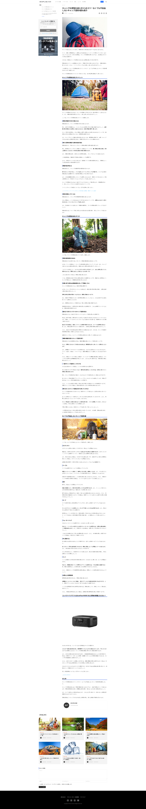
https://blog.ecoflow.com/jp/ (74, 705)
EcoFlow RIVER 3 (66, 674)
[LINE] (104, 13)
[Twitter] (102, 13)
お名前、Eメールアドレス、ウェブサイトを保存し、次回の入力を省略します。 (56, 784)
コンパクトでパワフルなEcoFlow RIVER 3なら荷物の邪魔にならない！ (49, 14)
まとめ (43, 16)
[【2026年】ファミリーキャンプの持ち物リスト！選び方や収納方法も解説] (49, 724)
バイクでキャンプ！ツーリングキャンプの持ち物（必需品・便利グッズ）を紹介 (79, 190)
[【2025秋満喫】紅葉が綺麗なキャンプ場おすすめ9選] (96, 724)
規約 (51, 33)
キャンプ (42, 732)
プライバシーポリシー (45, 33)
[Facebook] (99, 13)
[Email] (106, 13)
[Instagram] (71, 800)
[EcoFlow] (63, 13)
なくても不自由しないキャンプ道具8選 (49, 11)
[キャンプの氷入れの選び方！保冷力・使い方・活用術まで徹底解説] (73, 748)
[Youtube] (78, 800)
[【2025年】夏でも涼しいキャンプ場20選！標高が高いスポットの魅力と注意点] (49, 748)
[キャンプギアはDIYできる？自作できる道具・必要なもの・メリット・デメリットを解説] (96, 748)
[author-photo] (41, 738)
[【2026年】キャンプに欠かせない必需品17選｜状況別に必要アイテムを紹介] (73, 724)
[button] (105, 1)
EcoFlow (65, 13)
